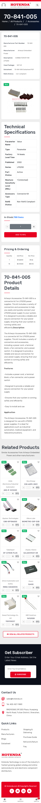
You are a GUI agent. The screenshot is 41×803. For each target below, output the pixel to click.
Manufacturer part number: (14, 43)
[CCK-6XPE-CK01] (31, 469)
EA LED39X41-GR (31, 553)
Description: (8, 58)
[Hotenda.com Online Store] (20, 5)
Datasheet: (8, 69)
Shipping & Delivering (28, 731)
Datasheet (5, 743)
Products (5, 729)
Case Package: (9, 65)
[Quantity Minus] (7, 227)
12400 (30, 584)
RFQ (17, 493)
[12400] (31, 569)
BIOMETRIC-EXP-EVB (30, 522)
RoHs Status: (9, 74)
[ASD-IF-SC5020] (10, 469)
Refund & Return (30, 742)
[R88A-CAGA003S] (10, 569)
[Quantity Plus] (34, 227)
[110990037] (10, 603)
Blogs (3, 739)
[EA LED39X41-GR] (31, 538)
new (6, 85)
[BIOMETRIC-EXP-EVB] (31, 507)
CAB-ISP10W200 (10, 522)
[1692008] (31, 603)
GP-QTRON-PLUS (10, 553)
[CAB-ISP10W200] (10, 507)
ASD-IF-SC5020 (10, 490)
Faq (25, 746)
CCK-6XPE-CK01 (30, 484)
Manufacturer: (9, 50)
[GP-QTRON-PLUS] (10, 538)
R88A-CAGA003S (10, 587)
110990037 (10, 621)
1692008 (31, 618)
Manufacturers (7, 734)
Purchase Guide (30, 737)
